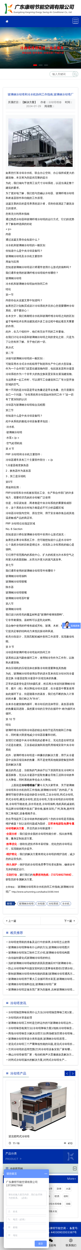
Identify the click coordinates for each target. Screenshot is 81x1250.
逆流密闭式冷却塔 (19, 1136)
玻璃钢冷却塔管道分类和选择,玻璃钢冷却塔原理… (37, 1038)
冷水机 (66, 903)
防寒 (59, 1188)
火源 (68, 1188)
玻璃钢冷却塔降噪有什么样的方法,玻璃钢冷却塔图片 (39, 947)
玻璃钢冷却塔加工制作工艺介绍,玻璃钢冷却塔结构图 (39, 952)
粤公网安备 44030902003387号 (57, 1232)
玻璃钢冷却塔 (24, 245)
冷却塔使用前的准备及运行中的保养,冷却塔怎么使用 (39, 941)
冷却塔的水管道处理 (20, 1017)
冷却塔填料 (20, 576)
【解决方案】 (29, 102)
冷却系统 (53, 903)
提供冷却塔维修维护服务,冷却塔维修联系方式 (60, 922)
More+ (71, 1178)
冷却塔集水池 (50, 1211)
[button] (35, 65)
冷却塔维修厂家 (30, 785)
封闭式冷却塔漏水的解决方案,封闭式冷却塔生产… (37, 1059)
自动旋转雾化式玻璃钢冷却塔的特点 (29, 957)
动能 (68, 1203)
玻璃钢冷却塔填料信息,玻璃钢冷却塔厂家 (32, 984)
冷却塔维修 (40, 9)
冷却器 (41, 903)
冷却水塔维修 (54, 1203)
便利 (66, 1196)
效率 (50, 1188)
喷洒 (57, 1196)
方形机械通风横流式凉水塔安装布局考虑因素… (22, 922)
